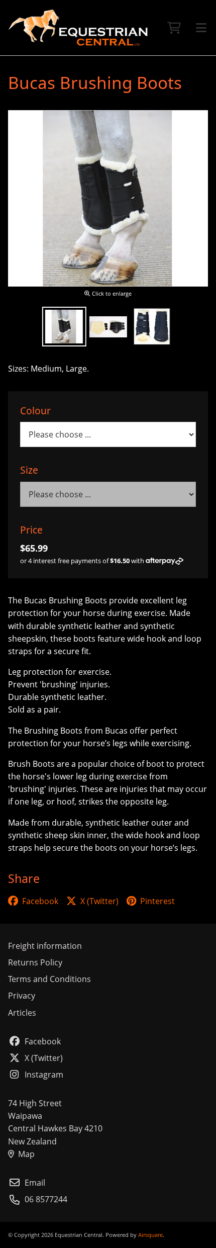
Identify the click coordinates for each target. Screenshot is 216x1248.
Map (26, 1154)
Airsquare (150, 1234)
